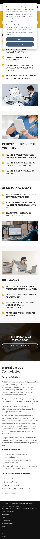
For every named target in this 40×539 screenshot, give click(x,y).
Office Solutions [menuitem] (6, 520)
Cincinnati (34, 508)
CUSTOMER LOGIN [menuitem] (19, 2)
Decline (20, 44)
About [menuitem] (3, 530)
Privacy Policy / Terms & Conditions (11, 508)
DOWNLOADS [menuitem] (28, 2)
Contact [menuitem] (4, 517)
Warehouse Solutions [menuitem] (7, 523)
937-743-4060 (16, 506)
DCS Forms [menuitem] (5, 526)
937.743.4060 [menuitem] (10, 2)
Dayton (30, 508)
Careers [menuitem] (4, 533)
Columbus (6, 511)
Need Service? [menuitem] (5, 514)
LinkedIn (13, 493)
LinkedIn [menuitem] (4, 536)
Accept (20, 39)
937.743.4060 (20, 340)
